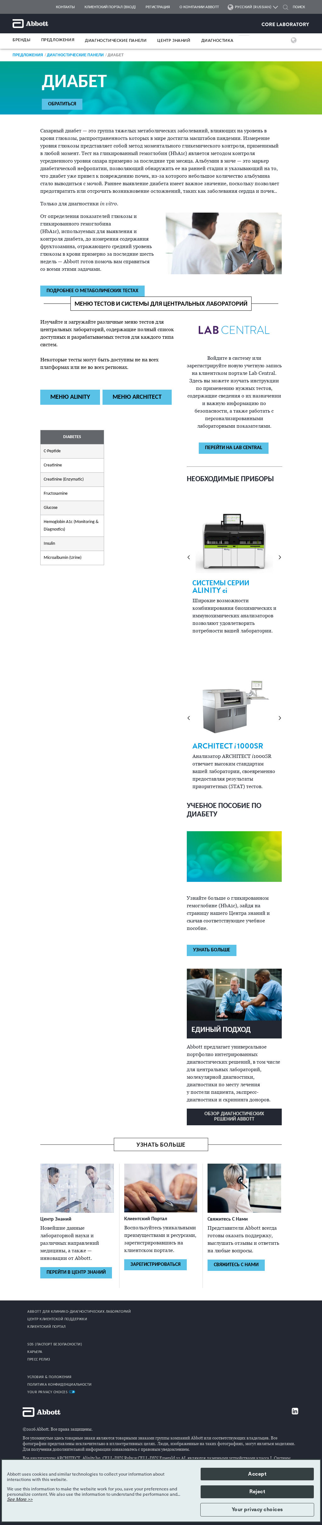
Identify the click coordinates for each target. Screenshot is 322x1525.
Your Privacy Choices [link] (48, 1392)
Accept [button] (257, 1474)
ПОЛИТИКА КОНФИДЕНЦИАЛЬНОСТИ (59, 1385)
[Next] (280, 557)
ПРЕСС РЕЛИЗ (38, 1359)
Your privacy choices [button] (257, 1509)
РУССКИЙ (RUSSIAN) (253, 7)
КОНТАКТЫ (65, 7)
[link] (28, 55)
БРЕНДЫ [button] (22, 40)
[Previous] (189, 557)
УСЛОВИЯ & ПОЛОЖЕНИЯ (49, 1377)
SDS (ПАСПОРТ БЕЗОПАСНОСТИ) (54, 1344)
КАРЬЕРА (34, 1352)
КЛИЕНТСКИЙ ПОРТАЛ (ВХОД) (110, 7)
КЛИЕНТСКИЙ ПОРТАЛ (46, 1327)
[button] (285, 8)
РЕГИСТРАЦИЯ (158, 7)
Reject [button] (257, 1491)
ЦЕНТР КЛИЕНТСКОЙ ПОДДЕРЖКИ (57, 1319)
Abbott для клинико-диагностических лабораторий (79, 1312)
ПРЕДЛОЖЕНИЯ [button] (58, 40)
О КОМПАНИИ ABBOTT (199, 7)
